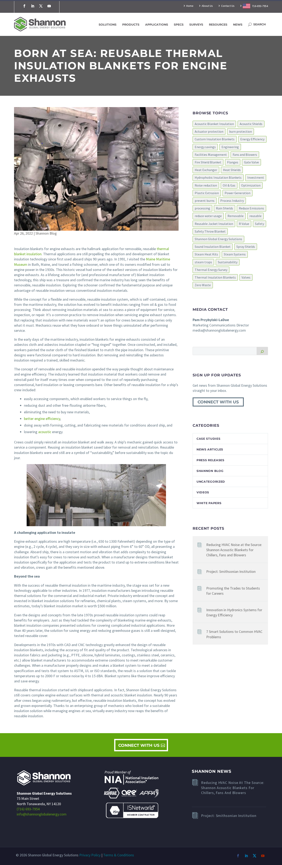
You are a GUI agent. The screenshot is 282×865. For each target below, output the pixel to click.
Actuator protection (209, 131)
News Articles (210, 449)
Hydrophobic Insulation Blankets (218, 177)
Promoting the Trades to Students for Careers (233, 591)
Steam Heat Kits (206, 254)
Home (189, 6)
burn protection (240, 131)
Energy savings (205, 147)
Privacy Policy (90, 855)
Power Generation (237, 193)
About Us (207, 6)
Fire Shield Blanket (208, 162)
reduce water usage (208, 216)
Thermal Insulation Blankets (215, 277)
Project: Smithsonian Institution (231, 571)
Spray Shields (245, 247)
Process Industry (232, 201)
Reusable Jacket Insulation (214, 224)
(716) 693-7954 (28, 809)
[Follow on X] (41, 6)
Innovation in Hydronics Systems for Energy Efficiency (234, 612)
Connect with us (218, 401)
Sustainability (227, 262)
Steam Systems (235, 254)
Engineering (230, 147)
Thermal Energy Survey (211, 270)
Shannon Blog (46, 233)
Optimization (251, 185)
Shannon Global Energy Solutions (218, 239)
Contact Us (228, 6)
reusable (255, 216)
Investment (255, 177)
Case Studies (208, 439)
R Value (244, 224)
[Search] (262, 351)
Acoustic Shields (251, 124)
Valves (246, 277)
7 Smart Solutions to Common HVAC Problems (234, 634)
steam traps (203, 262)
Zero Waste (203, 285)
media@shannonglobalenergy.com (219, 330)
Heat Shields (232, 170)
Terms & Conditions (118, 855)
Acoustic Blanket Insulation (214, 124)
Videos (203, 492)
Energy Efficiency (252, 139)
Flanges (232, 162)
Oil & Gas (229, 185)
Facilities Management (211, 154)
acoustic (44, 431)
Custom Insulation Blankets (215, 139)
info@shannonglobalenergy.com (41, 814)
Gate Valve (251, 162)
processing (202, 208)
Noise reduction (206, 185)
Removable (235, 216)
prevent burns (204, 201)
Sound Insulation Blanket (213, 247)
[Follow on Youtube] (49, 6)
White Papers (209, 503)
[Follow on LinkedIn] (32, 6)
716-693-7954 (259, 6)
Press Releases (210, 460)
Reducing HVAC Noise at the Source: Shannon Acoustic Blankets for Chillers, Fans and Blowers (234, 549)
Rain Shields (224, 208)
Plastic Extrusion (207, 193)
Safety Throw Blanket (210, 231)
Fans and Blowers (245, 154)
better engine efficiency (42, 418)
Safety (259, 224)
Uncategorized (211, 481)
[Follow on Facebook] (24, 6)
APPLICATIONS (156, 24)
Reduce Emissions (251, 208)
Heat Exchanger (206, 170)
